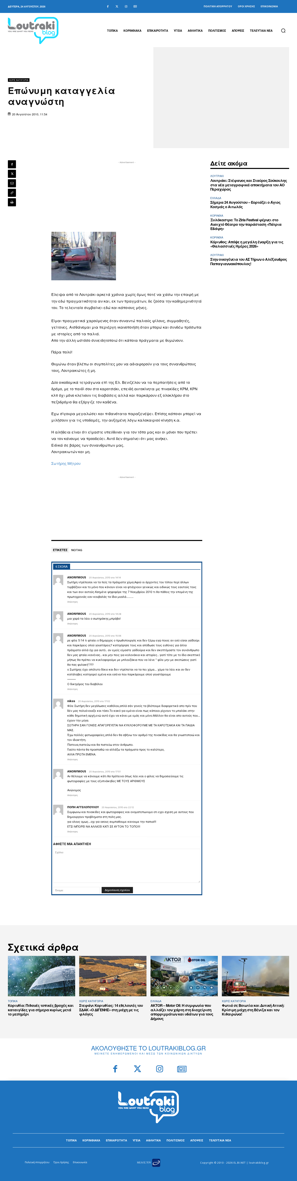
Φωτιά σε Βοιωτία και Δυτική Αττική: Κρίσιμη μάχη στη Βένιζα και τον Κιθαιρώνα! (253, 1010)
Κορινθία (216, 215)
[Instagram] (126, 6)
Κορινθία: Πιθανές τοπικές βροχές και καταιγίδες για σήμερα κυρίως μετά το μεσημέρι (41, 1010)
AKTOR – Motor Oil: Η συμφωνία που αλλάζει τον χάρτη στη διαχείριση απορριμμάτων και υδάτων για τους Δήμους (182, 1012)
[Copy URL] (12, 193)
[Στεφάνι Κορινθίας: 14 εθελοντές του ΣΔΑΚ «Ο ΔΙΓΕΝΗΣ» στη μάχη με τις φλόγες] (112, 976)
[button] (283, 30)
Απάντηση (72, 601)
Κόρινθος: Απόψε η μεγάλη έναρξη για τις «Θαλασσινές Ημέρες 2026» (246, 244)
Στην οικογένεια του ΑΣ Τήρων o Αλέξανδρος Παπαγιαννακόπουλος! (248, 261)
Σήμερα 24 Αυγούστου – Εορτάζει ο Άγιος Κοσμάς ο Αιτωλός (245, 204)
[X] (12, 174)
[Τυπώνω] (12, 202)
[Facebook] (107, 6)
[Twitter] (116, 6)
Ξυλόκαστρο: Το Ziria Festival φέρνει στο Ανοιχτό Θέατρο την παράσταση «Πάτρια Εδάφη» (245, 224)
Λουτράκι (217, 176)
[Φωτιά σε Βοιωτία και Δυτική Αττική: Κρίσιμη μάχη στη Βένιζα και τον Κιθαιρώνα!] (255, 976)
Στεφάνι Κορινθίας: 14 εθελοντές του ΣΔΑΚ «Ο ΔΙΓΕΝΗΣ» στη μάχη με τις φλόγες (111, 1010)
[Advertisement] (126, 192)
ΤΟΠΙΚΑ (13, 1001)
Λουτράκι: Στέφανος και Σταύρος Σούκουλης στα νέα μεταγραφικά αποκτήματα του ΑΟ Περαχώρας (248, 185)
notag (76, 550)
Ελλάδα (215, 198)
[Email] (12, 183)
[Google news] (135, 6)
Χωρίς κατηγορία (18, 79)
